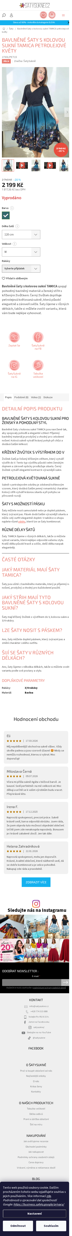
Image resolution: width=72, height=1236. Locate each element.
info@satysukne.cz (39, 1006)
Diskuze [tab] (48, 397)
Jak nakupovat (36, 1151)
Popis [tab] (8, 397)
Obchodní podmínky (36, 1146)
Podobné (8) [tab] (21, 397)
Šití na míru (36, 1124)
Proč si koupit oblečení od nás (36, 1070)
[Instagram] (14, 370)
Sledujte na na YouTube (39, 1032)
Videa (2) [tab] (36, 397)
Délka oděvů (36, 1113)
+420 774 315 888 (39, 1011)
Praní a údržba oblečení (36, 1119)
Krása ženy (36, 1086)
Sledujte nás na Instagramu (36, 910)
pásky (21, 522)
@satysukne (39, 1037)
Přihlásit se (65, 982)
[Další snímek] (67, 112)
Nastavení (34, 1214)
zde (48, 1196)
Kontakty (36, 1091)
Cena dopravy (36, 1162)
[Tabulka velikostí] (38, 370)
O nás (36, 1081)
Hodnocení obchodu (36, 719)
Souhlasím (51, 1226)
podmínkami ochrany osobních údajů (49, 987)
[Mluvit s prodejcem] (14, 342)
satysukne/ (38, 1027)
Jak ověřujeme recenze (36, 1141)
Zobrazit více (36, 882)
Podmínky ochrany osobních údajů (36, 1157)
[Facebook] (38, 342)
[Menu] (63, 15)
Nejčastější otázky (36, 1075)
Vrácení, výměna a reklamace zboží (36, 1167)
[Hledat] (4, 15)
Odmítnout (18, 1226)
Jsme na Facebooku (38, 1022)
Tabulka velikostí (36, 1108)
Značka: (25, 61)
